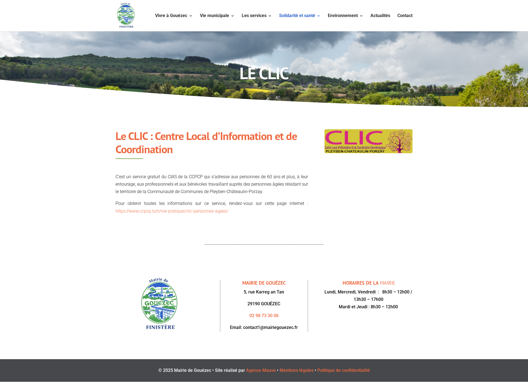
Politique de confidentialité (343, 370)
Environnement (343, 16)
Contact (405, 16)
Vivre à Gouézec (171, 16)
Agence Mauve (261, 370)
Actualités (380, 16)
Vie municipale (214, 16)
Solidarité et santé (297, 16)
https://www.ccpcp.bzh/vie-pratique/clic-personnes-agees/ (172, 211)
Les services (254, 16)
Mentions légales (297, 370)
